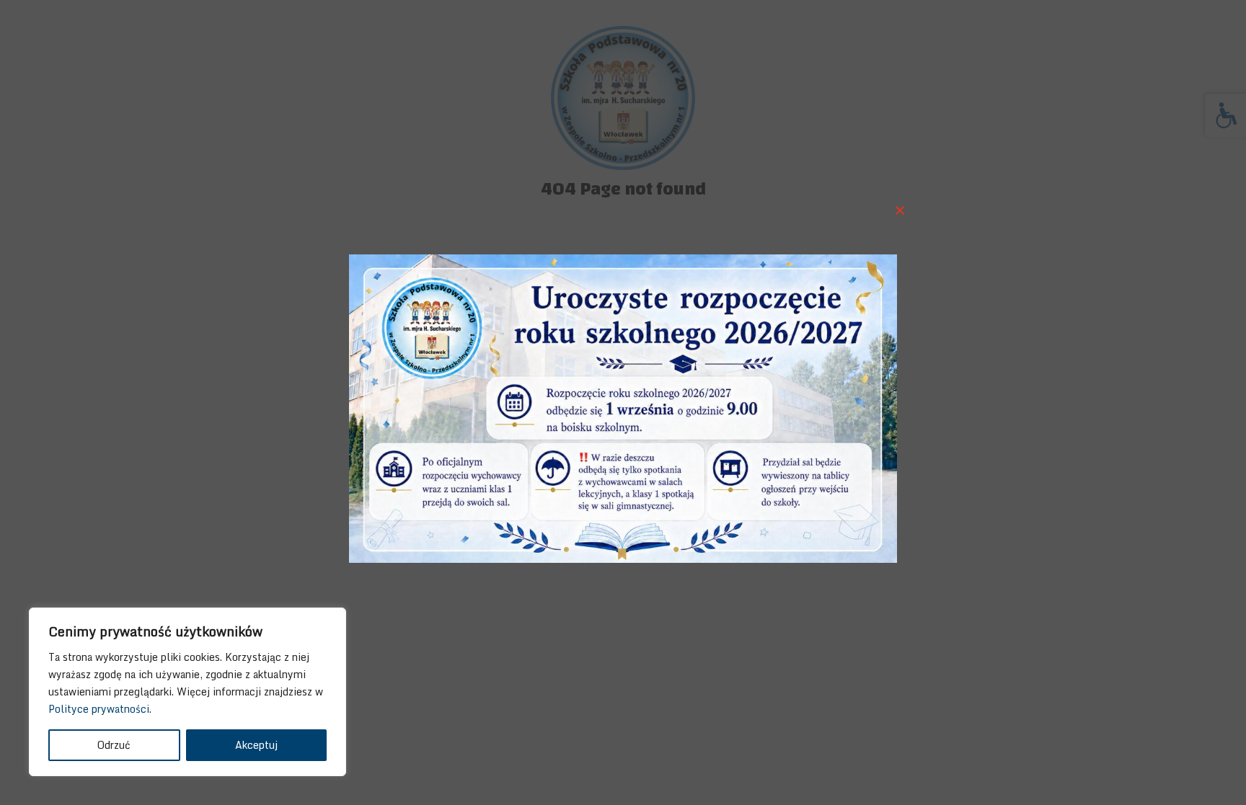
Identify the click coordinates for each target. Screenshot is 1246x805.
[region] (187, 692)
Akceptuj (256, 745)
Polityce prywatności (98, 709)
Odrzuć (114, 745)
